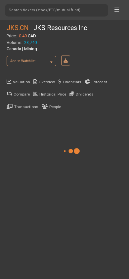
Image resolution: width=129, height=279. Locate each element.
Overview (47, 82)
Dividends (85, 94)
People (55, 106)
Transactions (26, 106)
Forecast (99, 82)
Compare (22, 94)
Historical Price (52, 94)
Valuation (21, 82)
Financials (72, 82)
